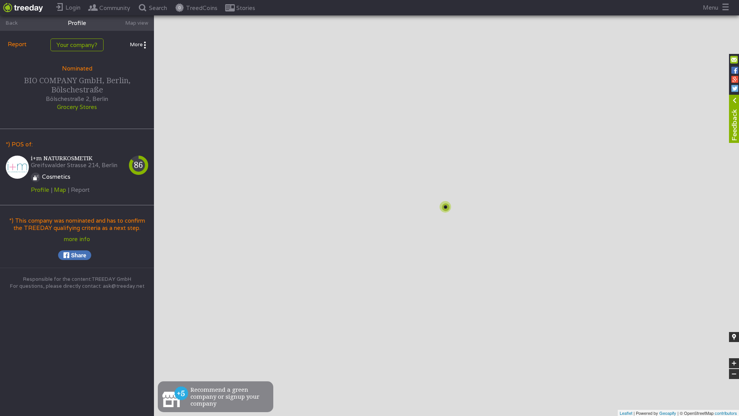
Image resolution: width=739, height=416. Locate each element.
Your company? (77, 45)
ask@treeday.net (123, 286)
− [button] (734, 374)
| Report (79, 189)
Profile (40, 189)
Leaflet (626, 413)
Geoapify (667, 413)
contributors (726, 413)
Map (60, 189)
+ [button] (734, 363)
